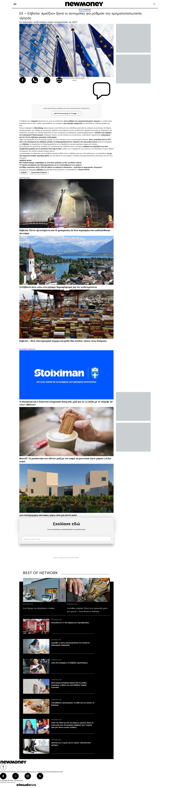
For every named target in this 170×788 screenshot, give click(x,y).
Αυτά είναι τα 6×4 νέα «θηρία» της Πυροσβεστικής (70, 622)
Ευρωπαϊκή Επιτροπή (39, 172)
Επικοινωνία (58, 772)
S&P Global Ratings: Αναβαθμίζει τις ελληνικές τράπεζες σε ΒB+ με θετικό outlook (50, 162)
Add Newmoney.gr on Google (65, 113)
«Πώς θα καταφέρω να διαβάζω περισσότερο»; (69, 663)
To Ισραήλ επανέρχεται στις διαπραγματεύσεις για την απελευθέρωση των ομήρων (50, 165)
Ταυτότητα (50, 772)
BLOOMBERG (85, 9)
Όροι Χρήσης (5, 772)
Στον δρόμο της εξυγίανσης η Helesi (39, 608)
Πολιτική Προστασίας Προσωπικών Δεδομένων (28, 772)
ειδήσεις (40, 169)
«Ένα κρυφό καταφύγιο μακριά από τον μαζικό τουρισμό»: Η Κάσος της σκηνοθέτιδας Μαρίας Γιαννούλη (69, 685)
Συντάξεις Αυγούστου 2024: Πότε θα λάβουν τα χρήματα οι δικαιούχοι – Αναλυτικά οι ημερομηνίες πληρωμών (60, 167)
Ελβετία (23, 172)
